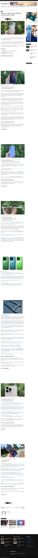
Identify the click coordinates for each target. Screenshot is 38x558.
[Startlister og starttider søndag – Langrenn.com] (27, 47)
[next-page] (2, 530)
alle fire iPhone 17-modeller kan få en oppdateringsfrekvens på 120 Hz (15, 341)
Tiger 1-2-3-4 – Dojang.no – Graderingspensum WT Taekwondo (33, 57)
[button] (36, 8)
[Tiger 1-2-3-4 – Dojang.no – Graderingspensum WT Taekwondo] (27, 57)
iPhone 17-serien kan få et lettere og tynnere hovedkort (13, 476)
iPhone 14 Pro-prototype (8, 231)
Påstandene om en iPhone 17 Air (5, 176)
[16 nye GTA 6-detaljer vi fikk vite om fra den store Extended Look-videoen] (4, 522)
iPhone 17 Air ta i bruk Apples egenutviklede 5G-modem (11, 483)
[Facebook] (6, 19)
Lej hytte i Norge (29, 538)
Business (3, 10)
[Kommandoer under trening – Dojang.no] (27, 54)
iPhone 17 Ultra (14, 171)
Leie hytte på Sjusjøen (30, 545)
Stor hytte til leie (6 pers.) (30, 542)
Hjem (1, 10)
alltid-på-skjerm (22, 343)
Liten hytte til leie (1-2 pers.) (30, 546)
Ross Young (2, 326)
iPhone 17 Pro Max (3, 164)
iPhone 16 (2, 37)
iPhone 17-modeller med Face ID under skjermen (7, 235)
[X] (7, 19)
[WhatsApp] (11, 19)
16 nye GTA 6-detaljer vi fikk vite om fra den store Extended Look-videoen (4, 527)
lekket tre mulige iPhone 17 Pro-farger (11, 237)
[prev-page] (1, 530)
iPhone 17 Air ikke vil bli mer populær (16, 168)
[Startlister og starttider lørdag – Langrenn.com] (27, 50)
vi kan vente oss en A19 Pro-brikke (16, 468)
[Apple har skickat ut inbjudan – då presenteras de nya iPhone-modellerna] (21, 522)
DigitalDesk (8, 511)
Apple (5, 91)
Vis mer (31, 60)
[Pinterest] (9, 19)
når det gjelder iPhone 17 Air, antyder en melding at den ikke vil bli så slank (12, 329)
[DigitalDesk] (1, 17)
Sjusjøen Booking (29, 541)
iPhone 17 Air (18, 165)
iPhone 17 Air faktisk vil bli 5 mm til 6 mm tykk (18, 333)
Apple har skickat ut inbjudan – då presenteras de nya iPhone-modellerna (20, 527)
